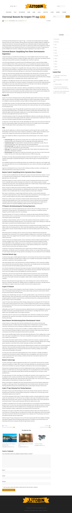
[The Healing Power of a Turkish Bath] (25, 438)
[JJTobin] (36, 498)
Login (52, 12)
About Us (40, 510)
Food (15, 12)
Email (3, 475)
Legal (39, 12)
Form (28, 12)
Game (34, 12)
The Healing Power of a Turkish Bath (60, 80)
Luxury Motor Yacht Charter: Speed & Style (60, 76)
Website (4, 481)
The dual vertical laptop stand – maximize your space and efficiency (61, 87)
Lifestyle (45, 12)
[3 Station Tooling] (42, 438)
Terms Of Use (26, 510)
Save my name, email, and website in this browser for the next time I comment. (21, 487)
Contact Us (45, 510)
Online (58, 12)
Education (8, 12)
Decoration (22, 12)
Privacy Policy (32, 510)
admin (7, 20)
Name (4, 470)
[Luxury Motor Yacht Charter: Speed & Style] (9, 438)
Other (55, 64)
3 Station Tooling (38, 443)
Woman (64, 12)
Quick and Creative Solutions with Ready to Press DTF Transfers (61, 92)
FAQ (37, 510)
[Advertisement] (26, 32)
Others (25, 20)
